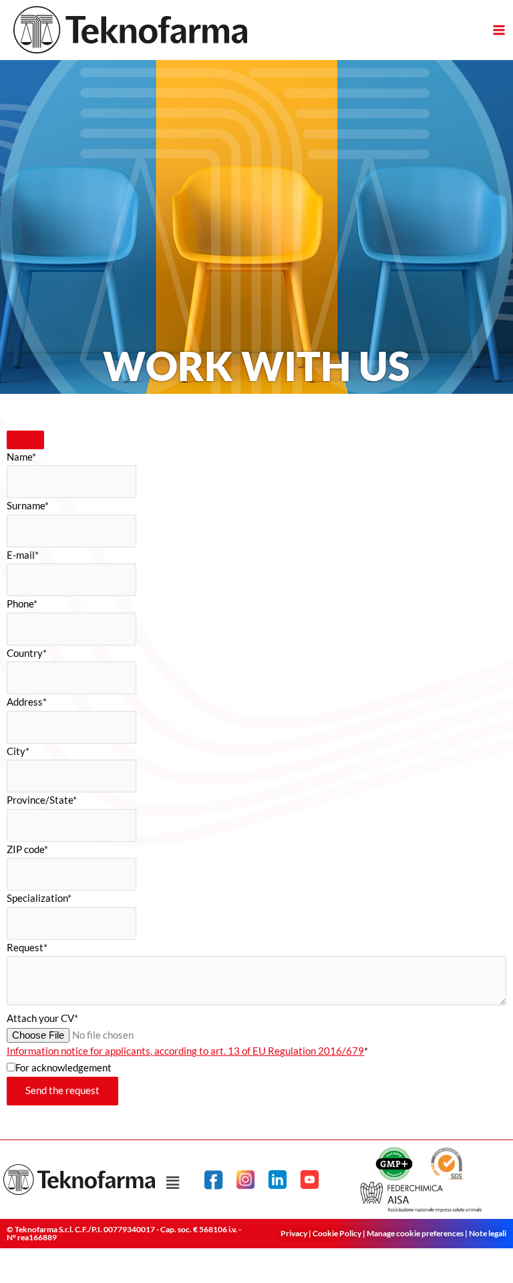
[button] (172, 1183)
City (18, 751)
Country (27, 653)
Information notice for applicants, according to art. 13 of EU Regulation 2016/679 (185, 1051)
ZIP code (27, 849)
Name (21, 457)
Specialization (39, 898)
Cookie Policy (337, 1233)
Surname (28, 505)
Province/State (42, 800)
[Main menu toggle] (499, 30)
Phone (22, 603)
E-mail (23, 555)
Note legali (487, 1233)
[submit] (25, 440)
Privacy (294, 1233)
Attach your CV (42, 1018)
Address (27, 702)
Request (27, 947)
